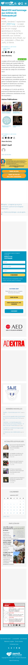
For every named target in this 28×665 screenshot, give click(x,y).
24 (4, 513)
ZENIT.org (11, 24)
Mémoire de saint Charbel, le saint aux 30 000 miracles (16, 462)
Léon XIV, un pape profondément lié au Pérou (8, 528)
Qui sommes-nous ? (5, 638)
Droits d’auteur (19, 641)
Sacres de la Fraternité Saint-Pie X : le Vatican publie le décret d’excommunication (17, 446)
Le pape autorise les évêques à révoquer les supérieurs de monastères (16, 479)
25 (7, 513)
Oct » (8, 516)
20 (14, 510)
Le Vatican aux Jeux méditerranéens (12, 432)
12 (11, 507)
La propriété (15, 638)
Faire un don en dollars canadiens (14, 175)
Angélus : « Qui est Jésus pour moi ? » (12, 412)
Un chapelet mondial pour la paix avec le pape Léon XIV (16, 454)
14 (17, 507)
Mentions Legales (9, 641)
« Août (4, 516)
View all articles (6, 154)
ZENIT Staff (6, 48)
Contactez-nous (14, 644)
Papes (5, 50)
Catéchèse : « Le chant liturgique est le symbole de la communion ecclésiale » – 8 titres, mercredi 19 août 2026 (13, 424)
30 (23, 513)
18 (7, 510)
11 (7, 507)
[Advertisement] (14, 192)
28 (17, 513)
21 (17, 510)
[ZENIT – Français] (8, 3)
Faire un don (14, 171)
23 (23, 510)
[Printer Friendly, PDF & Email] (22, 59)
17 (4, 510)
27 (14, 513)
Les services (23, 638)
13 (14, 507)
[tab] (8, 604)
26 (11, 513)
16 (23, 507)
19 (11, 510)
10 (4, 507)
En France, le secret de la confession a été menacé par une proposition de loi (16, 470)
